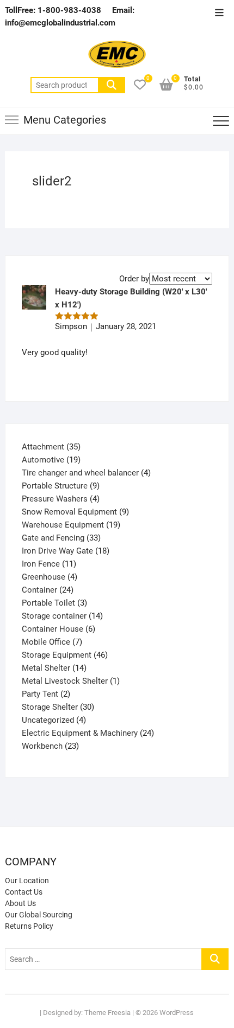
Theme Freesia (107, 1012)
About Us (20, 903)
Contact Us (23, 892)
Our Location (27, 880)
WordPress (176, 1012)
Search (111, 85)
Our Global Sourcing (38, 914)
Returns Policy (29, 926)
